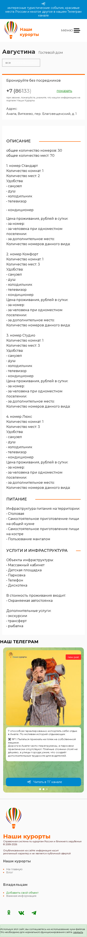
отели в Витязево (21, 62)
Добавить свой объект (22, 892)
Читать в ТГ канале (47, 782)
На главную (14, 869)
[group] (43, 720)
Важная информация (21, 895)
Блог (9, 872)
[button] (40, 789)
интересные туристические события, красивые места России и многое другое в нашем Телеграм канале (43, 11)
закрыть (78, 932)
